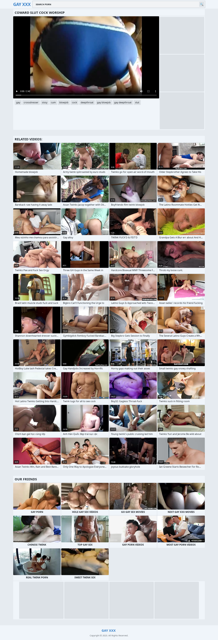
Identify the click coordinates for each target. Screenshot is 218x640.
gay (18, 102)
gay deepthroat (123, 102)
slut (137, 102)
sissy (44, 102)
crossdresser (31, 102)
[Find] (201, 4)
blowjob (63, 102)
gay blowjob (104, 102)
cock (74, 102)
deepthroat (87, 102)
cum (53, 102)
